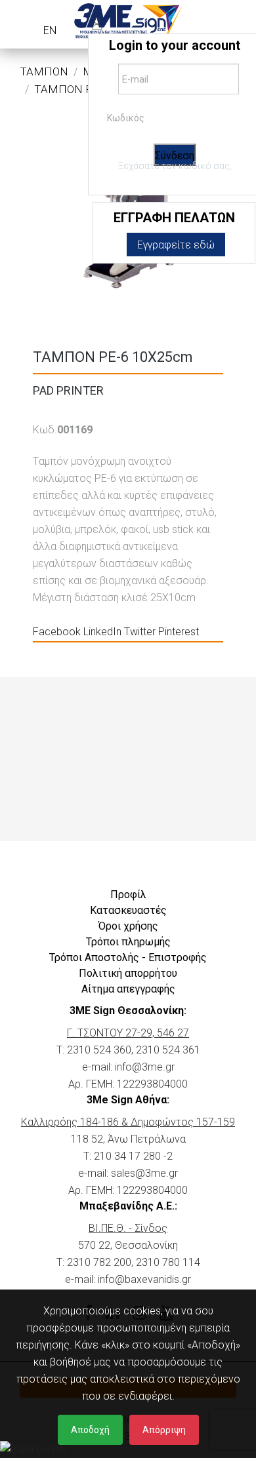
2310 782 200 (99, 1262)
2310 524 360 (99, 1050)
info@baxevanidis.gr (144, 1279)
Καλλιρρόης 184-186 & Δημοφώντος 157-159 (128, 1122)
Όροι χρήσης (128, 926)
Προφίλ (128, 894)
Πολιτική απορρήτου (128, 973)
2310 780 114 (168, 1262)
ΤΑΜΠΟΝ (44, 71)
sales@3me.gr (144, 1173)
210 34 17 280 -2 (133, 1156)
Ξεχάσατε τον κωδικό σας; (175, 166)
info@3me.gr (145, 1067)
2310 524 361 (168, 1050)
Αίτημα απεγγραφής (128, 989)
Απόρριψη (164, 1430)
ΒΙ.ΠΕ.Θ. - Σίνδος (128, 1228)
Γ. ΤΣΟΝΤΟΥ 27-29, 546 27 (128, 1033)
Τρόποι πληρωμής (128, 942)
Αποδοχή (90, 1430)
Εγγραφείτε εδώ (176, 245)
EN (49, 30)
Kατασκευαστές (128, 910)
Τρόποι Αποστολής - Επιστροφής (128, 957)
